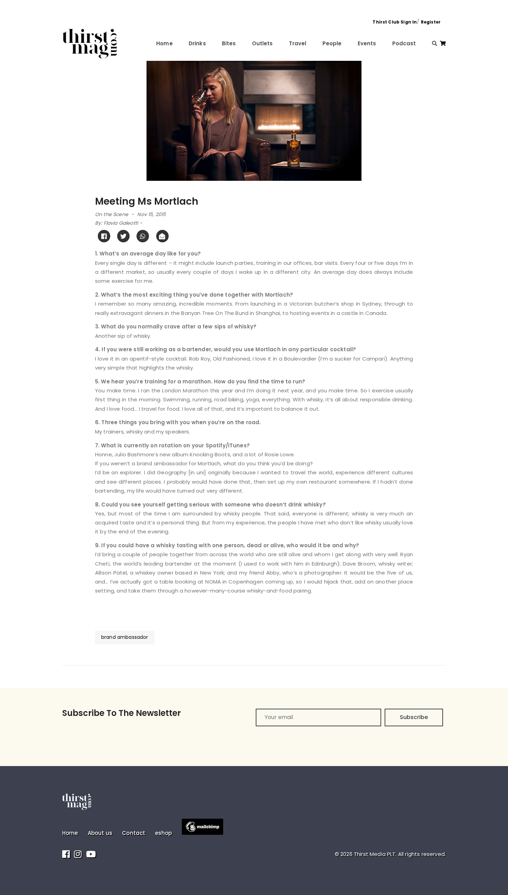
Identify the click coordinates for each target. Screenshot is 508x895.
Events (367, 43)
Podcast (404, 43)
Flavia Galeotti (121, 223)
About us (100, 833)
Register (431, 22)
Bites (229, 43)
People (332, 43)
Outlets (262, 43)
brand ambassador (124, 637)
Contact (133, 833)
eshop (163, 833)
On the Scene (111, 214)
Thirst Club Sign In (395, 22)
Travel (298, 43)
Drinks (197, 43)
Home (164, 43)
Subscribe (414, 717)
